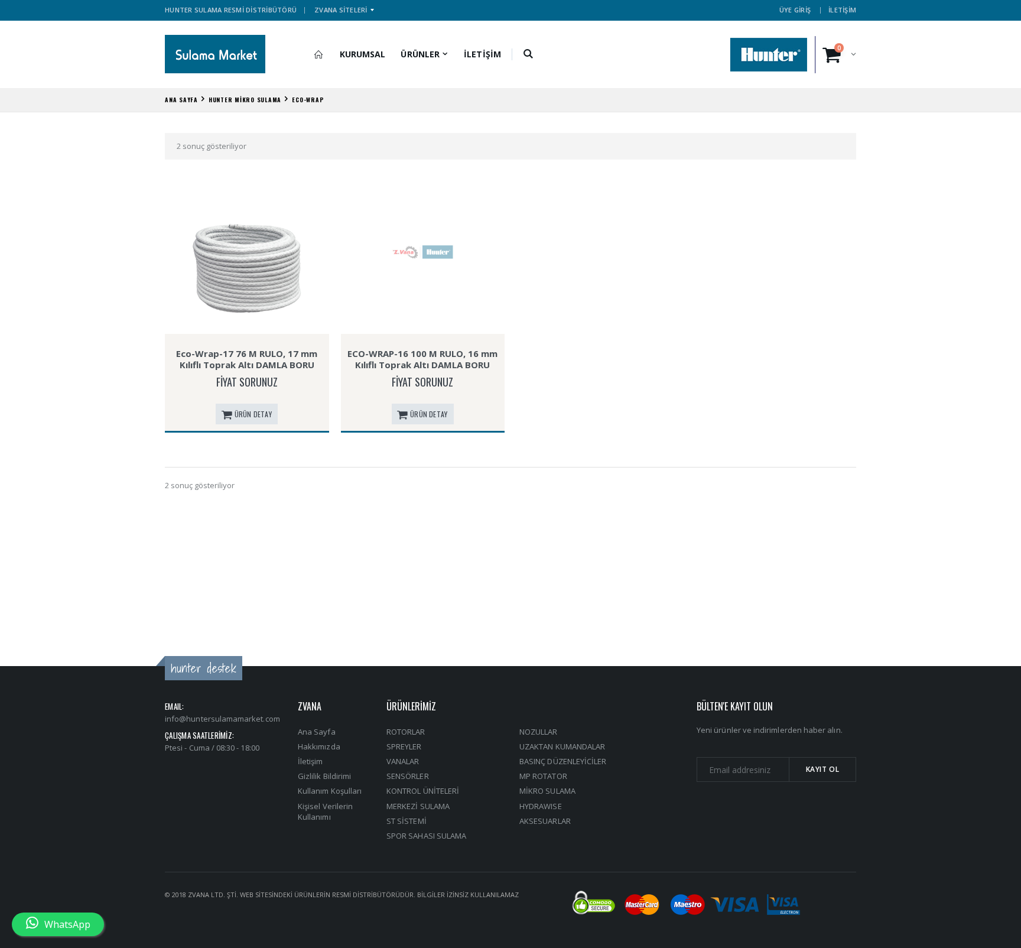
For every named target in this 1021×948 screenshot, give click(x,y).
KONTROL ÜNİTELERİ (422, 790)
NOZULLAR (538, 731)
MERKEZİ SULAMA (418, 806)
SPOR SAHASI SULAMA (426, 835)
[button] (528, 54)
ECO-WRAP (308, 99)
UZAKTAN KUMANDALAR (562, 746)
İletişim (310, 761)
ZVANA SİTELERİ (341, 9)
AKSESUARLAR (545, 821)
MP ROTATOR (543, 776)
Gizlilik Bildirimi (324, 776)
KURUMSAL (363, 54)
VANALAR (402, 761)
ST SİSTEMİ (406, 821)
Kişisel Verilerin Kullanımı (325, 811)
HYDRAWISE (540, 806)
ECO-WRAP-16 (423, 320)
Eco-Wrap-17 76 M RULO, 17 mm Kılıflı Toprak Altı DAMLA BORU (246, 359)
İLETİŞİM (842, 9)
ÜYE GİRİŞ (795, 9)
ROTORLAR (405, 731)
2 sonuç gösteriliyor (211, 146)
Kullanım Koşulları (330, 790)
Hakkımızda (319, 746)
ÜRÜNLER (420, 54)
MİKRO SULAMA (547, 790)
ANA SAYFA (181, 99)
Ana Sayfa (317, 731)
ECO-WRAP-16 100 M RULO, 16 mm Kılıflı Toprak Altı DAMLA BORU (422, 359)
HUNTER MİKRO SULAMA (245, 99)
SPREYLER (404, 746)
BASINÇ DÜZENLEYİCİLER (562, 761)
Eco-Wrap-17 (247, 320)
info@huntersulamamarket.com (222, 718)
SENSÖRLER (407, 776)
